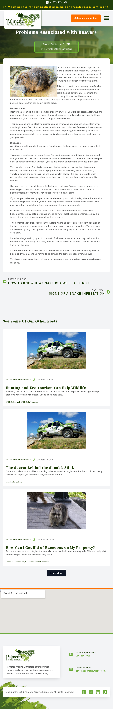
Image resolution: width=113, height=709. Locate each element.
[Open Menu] (106, 18)
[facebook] (84, 692)
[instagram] (98, 692)
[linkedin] (91, 692)
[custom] (105, 692)
